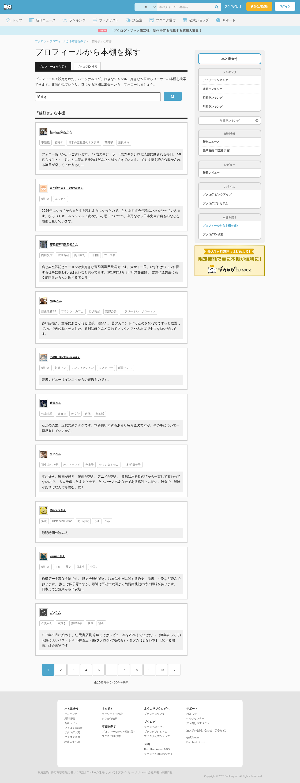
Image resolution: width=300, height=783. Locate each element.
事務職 (45, 142)
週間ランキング (212, 89)
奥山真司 (79, 255)
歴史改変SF (48, 311)
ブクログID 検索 (87, 66)
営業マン (60, 367)
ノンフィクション (82, 367)
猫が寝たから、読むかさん (66, 188)
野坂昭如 (94, 311)
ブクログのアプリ (154, 726)
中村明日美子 (132, 464)
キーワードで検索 (112, 713)
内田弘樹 (46, 255)
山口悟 (94, 255)
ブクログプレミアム (215, 203)
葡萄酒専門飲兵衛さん (64, 244)
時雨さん (55, 403)
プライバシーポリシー (132, 772)
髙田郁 (109, 142)
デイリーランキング (215, 80)
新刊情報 (69, 718)
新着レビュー (211, 172)
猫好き (59, 142)
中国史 (94, 566)
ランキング (70, 713)
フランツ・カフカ (72, 311)
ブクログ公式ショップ (157, 736)
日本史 (80, 566)
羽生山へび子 (49, 464)
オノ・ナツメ (71, 464)
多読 (44, 521)
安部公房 (110, 311)
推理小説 (76, 623)
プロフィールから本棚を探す (221, 225)
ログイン (285, 6)
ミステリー (106, 367)
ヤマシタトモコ (109, 464)
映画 (90, 623)
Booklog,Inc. (232, 776)
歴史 (68, 566)
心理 (97, 521)
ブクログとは (233, 6)
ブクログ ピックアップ (217, 194)
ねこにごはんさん (61, 131)
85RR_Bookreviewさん (65, 357)
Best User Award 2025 (157, 749)
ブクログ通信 (72, 737)
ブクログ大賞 (72, 732)
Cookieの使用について (101, 772)
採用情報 (166, 772)
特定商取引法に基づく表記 (68, 772)
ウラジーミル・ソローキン (138, 311)
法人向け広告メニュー (199, 723)
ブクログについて (154, 713)
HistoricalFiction (62, 521)
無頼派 (100, 413)
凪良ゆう (123, 142)
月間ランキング (212, 97)
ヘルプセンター (195, 718)
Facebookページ (196, 742)
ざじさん (55, 454)
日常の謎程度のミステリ (83, 142)
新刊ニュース (211, 141)
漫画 (101, 623)
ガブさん (55, 612)
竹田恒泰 (109, 255)
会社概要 (153, 772)
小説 (107, 521)
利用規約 (43, 772)
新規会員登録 (259, 6)
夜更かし (46, 623)
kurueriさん (57, 556)
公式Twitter (192, 737)
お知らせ (191, 713)
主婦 (57, 566)
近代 (87, 413)
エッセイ (60, 198)
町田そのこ (125, 367)
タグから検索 (109, 718)
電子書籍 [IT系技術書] (216, 150)
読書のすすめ (72, 741)
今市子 (89, 464)
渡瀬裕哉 (63, 255)
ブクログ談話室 (73, 727)
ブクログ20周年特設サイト (159, 753)
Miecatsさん (58, 510)
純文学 (75, 413)
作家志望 (46, 413)
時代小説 (83, 521)
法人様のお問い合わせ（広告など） (207, 730)
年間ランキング (212, 106)
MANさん (56, 301)
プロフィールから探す (53, 66)
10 (162, 670)
